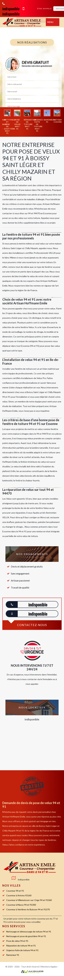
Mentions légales (49, 966)
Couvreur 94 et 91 (15, 890)
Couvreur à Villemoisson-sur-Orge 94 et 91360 (29, 900)
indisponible (11, 8)
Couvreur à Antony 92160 (18, 895)
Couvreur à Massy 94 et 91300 (21, 904)
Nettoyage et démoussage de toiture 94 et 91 (28, 931)
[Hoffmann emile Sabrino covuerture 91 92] (21, 22)
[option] (7, 122)
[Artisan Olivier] (29, 867)
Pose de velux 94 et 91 (17, 941)
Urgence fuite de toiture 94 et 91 (22, 950)
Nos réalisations (32, 42)
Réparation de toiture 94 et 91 (21, 945)
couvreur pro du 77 (46, 918)
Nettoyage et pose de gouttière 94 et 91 (26, 936)
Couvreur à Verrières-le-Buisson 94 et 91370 (28, 909)
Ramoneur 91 (12, 955)
